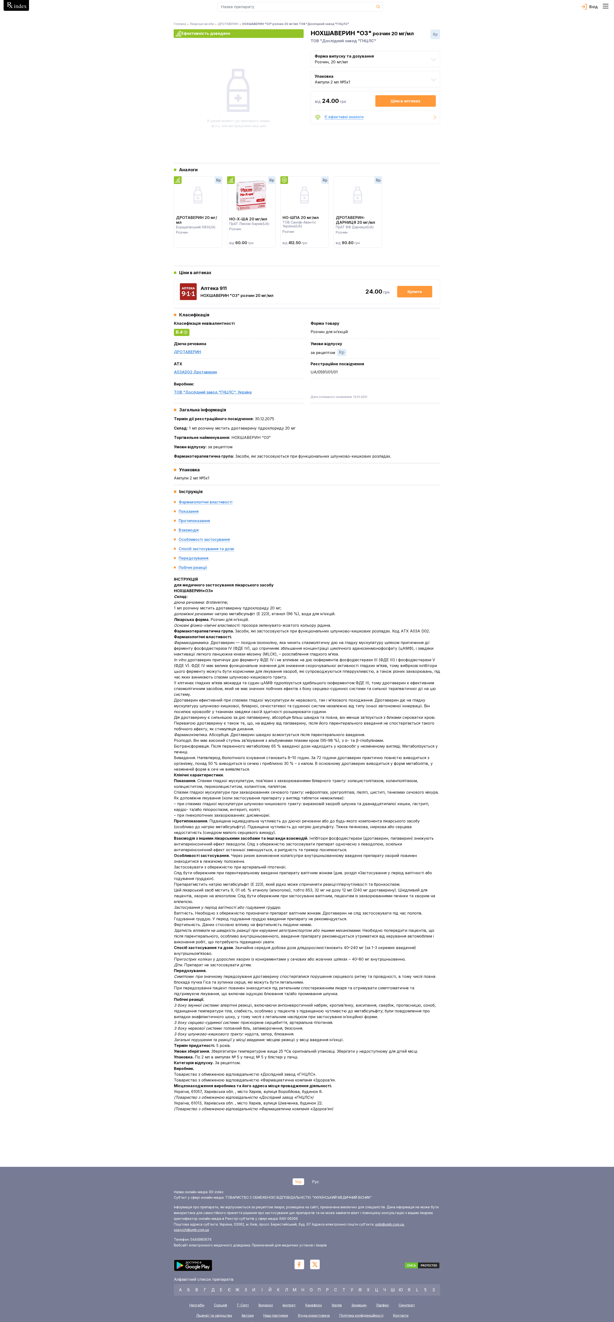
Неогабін (196, 1305)
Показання (189, 511)
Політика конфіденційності (361, 1315)
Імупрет (289, 1305)
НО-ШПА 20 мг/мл (301, 217)
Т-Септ (243, 1305)
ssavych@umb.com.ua (191, 1230)
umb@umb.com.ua (389, 1224)
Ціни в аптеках (405, 101)
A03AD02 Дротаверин (195, 372)
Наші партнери (275, 1315)
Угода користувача (314, 1315)
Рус (315, 1181)
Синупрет (407, 1305)
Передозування (193, 558)
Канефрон (313, 1305)
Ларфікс (382, 1305)
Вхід (593, 6)
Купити (414, 291)
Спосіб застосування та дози (206, 548)
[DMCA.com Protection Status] (422, 1266)
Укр (298, 1181)
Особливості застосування (204, 539)
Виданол (266, 1305)
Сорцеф (220, 1305)
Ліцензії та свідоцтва (214, 1315)
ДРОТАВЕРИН (187, 351)
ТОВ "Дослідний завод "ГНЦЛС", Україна (213, 392)
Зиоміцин (358, 1305)
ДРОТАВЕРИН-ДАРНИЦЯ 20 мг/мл (355, 220)
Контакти (400, 1315)
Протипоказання (194, 520)
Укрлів (336, 1305)
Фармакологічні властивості (205, 502)
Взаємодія (189, 530)
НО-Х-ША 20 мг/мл (248, 219)
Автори (248, 1315)
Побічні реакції (193, 567)
